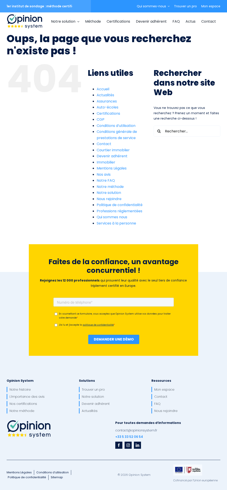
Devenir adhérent (112, 156)
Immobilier (106, 162)
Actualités (105, 95)
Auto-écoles (107, 107)
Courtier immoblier (113, 150)
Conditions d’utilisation (116, 125)
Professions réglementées (119, 211)
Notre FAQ (106, 180)
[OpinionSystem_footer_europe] (187, 466)
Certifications (108, 113)
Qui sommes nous (112, 217)
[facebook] (118, 445)
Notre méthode (110, 186)
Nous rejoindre (109, 198)
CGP (100, 119)
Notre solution (109, 192)
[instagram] (128, 445)
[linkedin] (137, 445)
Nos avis (104, 174)
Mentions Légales (112, 168)
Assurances (107, 101)
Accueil (103, 89)
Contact (104, 143)
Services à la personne (116, 223)
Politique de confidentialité (120, 204)
